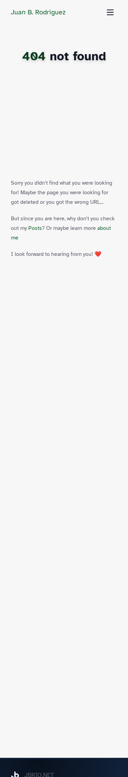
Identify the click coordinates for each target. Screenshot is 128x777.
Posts (35, 228)
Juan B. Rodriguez (38, 12)
